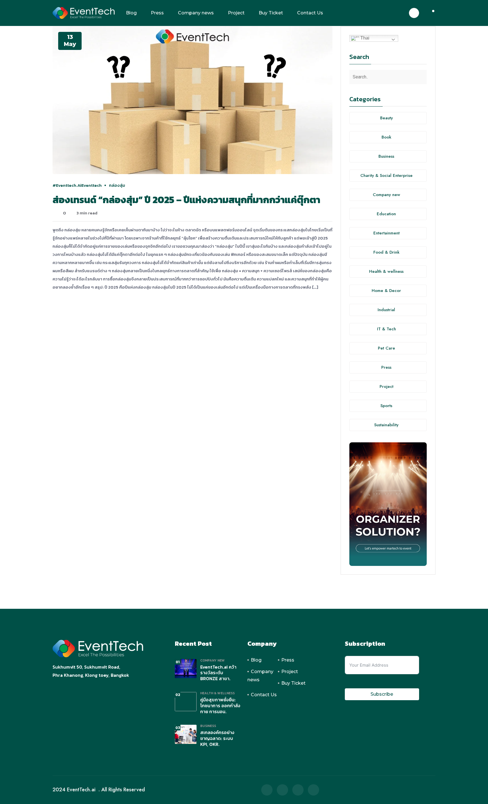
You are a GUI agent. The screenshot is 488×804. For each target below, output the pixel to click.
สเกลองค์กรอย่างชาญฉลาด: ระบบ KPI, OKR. (217, 738)
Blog (131, 13)
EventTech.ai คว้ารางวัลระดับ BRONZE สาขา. (218, 673)
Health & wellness (217, 693)
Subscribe (382, 694)
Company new (212, 660)
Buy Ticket (271, 13)
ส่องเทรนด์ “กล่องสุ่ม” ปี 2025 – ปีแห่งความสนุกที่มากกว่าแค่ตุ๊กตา (186, 200)
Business (208, 726)
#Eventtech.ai (67, 185)
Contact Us (310, 13)
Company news (196, 13)
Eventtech (91, 185)
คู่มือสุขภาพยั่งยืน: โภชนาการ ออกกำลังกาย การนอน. (220, 705)
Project (236, 13)
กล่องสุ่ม (117, 185)
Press (157, 13)
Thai (364, 38)
